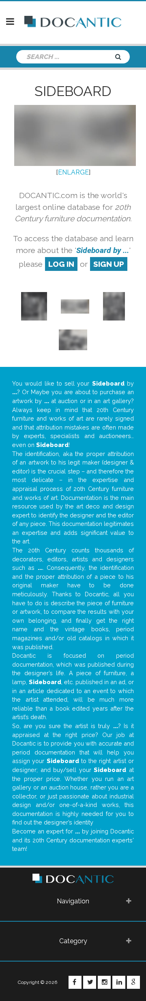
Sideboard (73, 91)
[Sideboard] (34, 306)
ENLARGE (73, 172)
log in (61, 264)
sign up (108, 264)
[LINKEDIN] (118, 982)
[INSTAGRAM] (104, 982)
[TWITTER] (89, 982)
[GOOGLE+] (133, 982)
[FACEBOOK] (75, 982)
